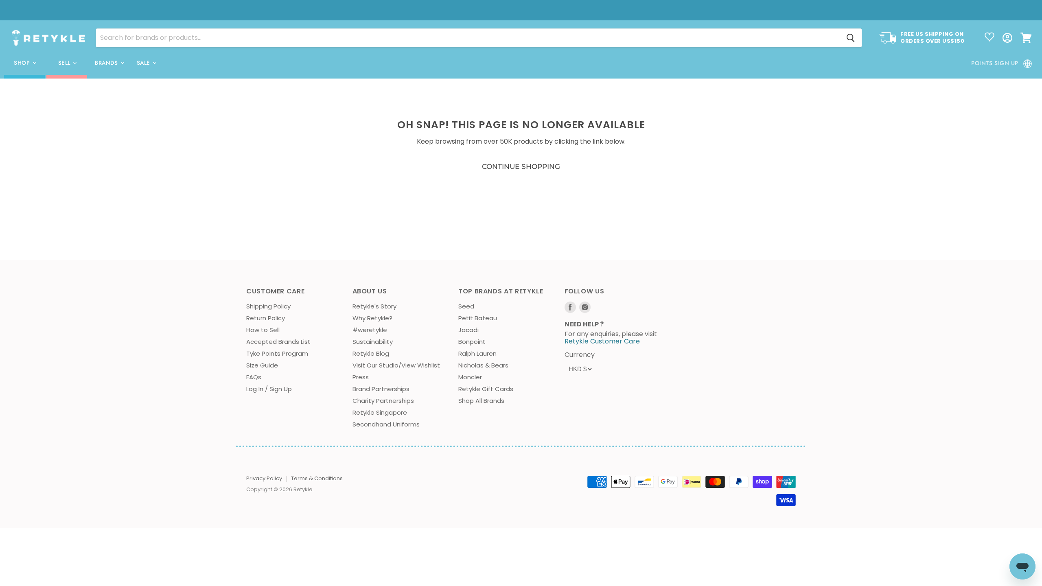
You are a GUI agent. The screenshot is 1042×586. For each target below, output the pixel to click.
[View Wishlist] (989, 38)
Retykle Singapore (379, 412)
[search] (468, 37)
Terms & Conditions (317, 478)
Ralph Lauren (477, 353)
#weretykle (369, 330)
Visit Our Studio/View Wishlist (396, 365)
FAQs (253, 377)
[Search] (851, 37)
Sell (65, 63)
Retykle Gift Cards (485, 389)
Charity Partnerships (383, 400)
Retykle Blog (370, 353)
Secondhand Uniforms (386, 424)
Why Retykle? (372, 318)
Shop (23, 63)
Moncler (470, 377)
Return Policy (265, 318)
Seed (466, 306)
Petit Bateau (477, 318)
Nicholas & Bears (483, 365)
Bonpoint (472, 341)
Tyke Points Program (277, 353)
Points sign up (994, 63)
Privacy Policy (264, 478)
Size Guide (262, 365)
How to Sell (263, 330)
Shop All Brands (481, 400)
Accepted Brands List (278, 341)
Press (360, 377)
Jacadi (468, 330)
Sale (144, 63)
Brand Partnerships (380, 389)
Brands (107, 63)
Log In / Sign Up (269, 389)
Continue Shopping (521, 166)
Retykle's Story (374, 306)
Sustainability (372, 341)
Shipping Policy (268, 306)
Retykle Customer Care (602, 341)
